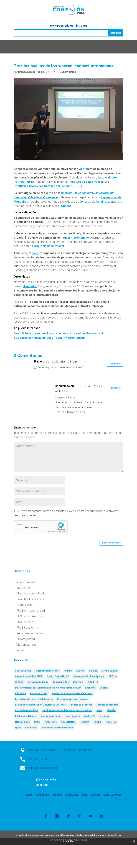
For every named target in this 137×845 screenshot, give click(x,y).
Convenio (78, 682)
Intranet (81, 25)
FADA (99, 710)
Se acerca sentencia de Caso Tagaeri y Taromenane (49, 337)
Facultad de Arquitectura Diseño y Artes (72, 693)
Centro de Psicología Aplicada (88, 676)
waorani (84, 169)
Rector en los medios (29, 633)
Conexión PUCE (60, 682)
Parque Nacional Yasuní (48, 246)
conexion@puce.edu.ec (43, 768)
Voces (20, 650)
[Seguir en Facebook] (45, 816)
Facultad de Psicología (26, 710)
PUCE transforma (27, 627)
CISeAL (19, 682)
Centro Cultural (109, 671)
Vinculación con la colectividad (57, 727)
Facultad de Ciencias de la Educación (34, 699)
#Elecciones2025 (27, 582)
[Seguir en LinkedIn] (101, 816)
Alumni (68, 671)
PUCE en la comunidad (30, 610)
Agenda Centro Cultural (48, 671)
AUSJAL (80, 671)
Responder (115, 363)
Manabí (95, 795)
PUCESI (98, 722)
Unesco (66, 206)
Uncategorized (25, 639)
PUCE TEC (111, 722)
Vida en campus (26, 644)
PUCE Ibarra (50, 722)
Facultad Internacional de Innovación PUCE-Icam (67, 710)
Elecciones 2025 (38, 693)
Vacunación (31, 727)
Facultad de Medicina (107, 705)
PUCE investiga (67, 71)
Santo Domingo (112, 795)
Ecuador (104, 688)
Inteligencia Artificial (25, 716)
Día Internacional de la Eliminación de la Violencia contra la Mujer (48, 688)
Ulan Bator (30, 286)
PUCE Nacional (68, 722)
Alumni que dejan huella (30, 593)
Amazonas (42, 795)
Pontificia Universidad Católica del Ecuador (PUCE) (48, 186)
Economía (90, 688)
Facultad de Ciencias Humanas (72, 699)
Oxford (84, 201)
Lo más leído (24, 605)
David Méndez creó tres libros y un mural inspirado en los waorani (58, 333)
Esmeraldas (72, 795)
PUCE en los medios (29, 616)
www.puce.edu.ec (61, 25)
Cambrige (102, 201)
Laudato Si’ (89, 716)
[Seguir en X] (79, 816)
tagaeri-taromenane (75, 237)
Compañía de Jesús (38, 682)
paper (35, 253)
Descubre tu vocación (30, 599)
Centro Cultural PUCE (58, 676)
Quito (18, 727)
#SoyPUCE (23, 587)
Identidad (111, 710)
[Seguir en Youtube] (90, 816)
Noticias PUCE (22, 722)
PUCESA (84, 722)
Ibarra (84, 795)
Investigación (73, 716)
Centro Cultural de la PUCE (28, 676)
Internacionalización (50, 716)
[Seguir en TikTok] (68, 816)
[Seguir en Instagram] (56, 816)
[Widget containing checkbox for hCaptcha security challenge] (41, 527)
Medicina (104, 716)
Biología (93, 671)
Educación (20, 693)
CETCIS (113, 676)
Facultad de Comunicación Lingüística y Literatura (40, 705)
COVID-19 (93, 682)
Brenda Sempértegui (30, 71)
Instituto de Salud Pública (87, 181)
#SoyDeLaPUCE (23, 671)
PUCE (37, 722)
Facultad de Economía (81, 705)
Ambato (57, 795)
